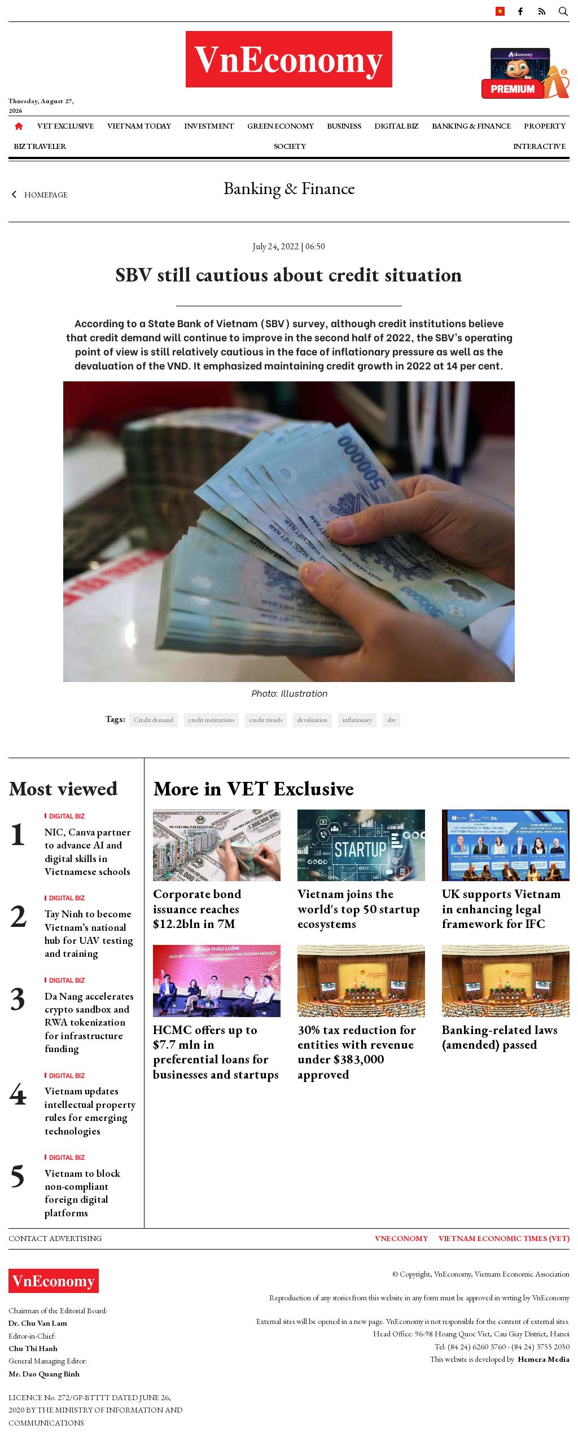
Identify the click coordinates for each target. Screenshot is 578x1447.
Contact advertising (55, 1238)
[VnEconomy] (500, 11)
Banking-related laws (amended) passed (500, 1037)
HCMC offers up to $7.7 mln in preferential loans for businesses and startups (216, 1052)
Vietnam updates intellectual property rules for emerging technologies (90, 1110)
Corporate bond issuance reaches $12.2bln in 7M (197, 909)
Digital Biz (396, 126)
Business (344, 126)
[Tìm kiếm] (563, 11)
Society (290, 146)
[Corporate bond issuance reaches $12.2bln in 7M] (217, 844)
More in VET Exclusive (253, 788)
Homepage (46, 195)
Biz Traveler (40, 146)
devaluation (312, 719)
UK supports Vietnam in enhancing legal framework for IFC (501, 909)
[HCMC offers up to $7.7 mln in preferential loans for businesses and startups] (217, 980)
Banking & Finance (471, 126)
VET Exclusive (65, 126)
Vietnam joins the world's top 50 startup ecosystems (358, 909)
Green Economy (280, 126)
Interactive (539, 146)
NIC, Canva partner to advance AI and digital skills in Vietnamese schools (88, 851)
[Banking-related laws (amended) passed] (506, 980)
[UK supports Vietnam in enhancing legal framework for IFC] (506, 844)
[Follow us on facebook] (520, 11)
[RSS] (541, 11)
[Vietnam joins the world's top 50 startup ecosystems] (361, 844)
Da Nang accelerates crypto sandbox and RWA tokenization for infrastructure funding (89, 1022)
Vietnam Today (139, 126)
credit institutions (211, 719)
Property (544, 126)
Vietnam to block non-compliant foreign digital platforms (82, 1193)
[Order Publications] (525, 72)
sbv (391, 719)
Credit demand (153, 719)
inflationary (357, 719)
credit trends (265, 719)
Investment (209, 126)
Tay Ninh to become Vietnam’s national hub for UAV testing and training (89, 933)
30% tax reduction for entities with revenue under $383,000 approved (356, 1052)
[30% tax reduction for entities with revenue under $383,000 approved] (361, 980)
